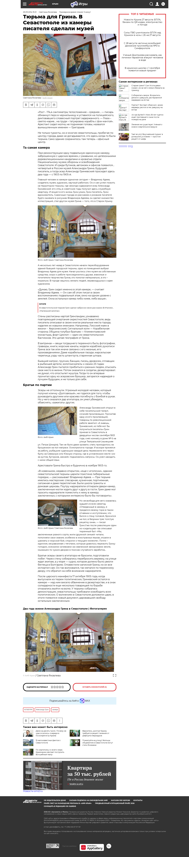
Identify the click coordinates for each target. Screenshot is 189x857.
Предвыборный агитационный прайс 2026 (114, 803)
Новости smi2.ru (33, 791)
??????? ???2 (126, 146)
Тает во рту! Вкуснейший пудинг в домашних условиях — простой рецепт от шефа (147, 136)
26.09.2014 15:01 (29, 12)
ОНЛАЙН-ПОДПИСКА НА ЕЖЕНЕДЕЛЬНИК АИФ (88, 800)
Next (111, 638)
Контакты (137, 800)
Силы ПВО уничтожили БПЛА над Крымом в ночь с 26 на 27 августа (142, 33)
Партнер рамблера (69, 846)
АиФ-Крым (47, 98)
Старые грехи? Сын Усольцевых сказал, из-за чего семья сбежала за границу (147, 87)
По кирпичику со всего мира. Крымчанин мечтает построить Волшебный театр (50, 752)
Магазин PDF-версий (120, 800)
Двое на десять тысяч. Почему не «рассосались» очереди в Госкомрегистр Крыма (51, 733)
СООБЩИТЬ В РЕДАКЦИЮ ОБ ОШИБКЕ (60, 806)
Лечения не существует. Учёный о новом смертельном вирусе (146, 125)
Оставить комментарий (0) (94, 687)
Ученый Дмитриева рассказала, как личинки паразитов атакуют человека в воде (142, 57)
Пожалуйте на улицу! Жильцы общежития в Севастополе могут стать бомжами (97, 742)
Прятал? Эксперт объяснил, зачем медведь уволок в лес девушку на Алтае (147, 107)
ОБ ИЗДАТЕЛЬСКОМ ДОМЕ (55, 800)
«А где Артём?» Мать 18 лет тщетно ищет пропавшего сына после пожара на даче (147, 117)
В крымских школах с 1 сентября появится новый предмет (142, 69)
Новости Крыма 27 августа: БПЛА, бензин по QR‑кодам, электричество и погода (142, 22)
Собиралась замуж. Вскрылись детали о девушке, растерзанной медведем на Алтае (146, 97)
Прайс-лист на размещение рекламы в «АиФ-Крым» (68, 803)
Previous (29, 638)
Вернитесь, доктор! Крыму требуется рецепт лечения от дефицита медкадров (95, 733)
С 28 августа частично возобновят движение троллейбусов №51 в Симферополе (142, 46)
